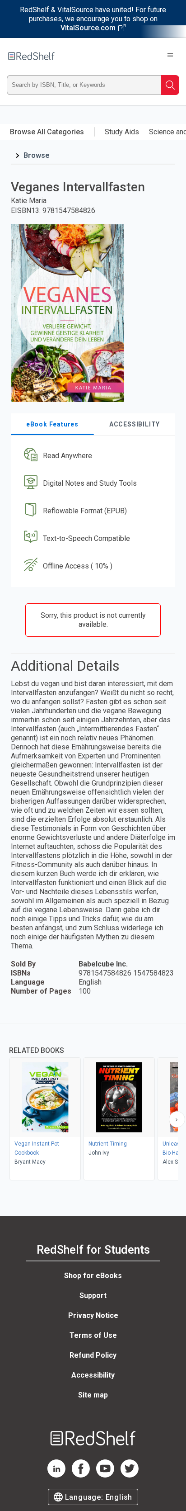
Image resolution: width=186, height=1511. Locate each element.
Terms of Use (93, 1335)
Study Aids (122, 132)
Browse (36, 155)
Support (93, 1295)
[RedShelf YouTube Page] (105, 1475)
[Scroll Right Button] (177, 1119)
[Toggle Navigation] (170, 56)
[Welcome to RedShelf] (31, 56)
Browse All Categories (47, 132)
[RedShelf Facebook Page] (81, 1475)
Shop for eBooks (93, 1275)
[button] (92, 456)
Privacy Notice (93, 1315)
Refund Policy (93, 1355)
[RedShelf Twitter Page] (130, 1475)
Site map (93, 1395)
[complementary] (93, 1103)
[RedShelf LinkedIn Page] (56, 1475)
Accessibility (93, 1375)
